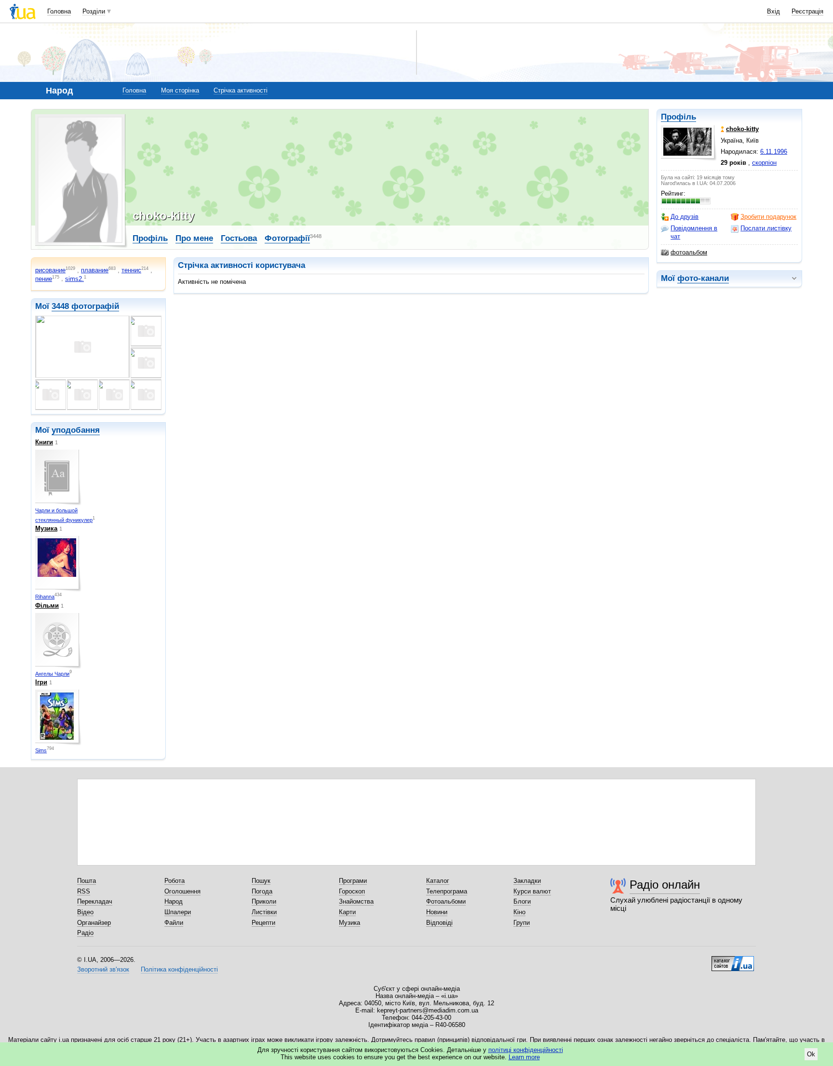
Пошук (261, 880)
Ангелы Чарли (52, 674)
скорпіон (764, 162)
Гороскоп (352, 891)
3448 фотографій (85, 306)
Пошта (86, 880)
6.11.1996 (773, 151)
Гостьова (239, 238)
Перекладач (94, 901)
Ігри (41, 682)
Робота (174, 880)
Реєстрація (807, 11)
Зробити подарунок (768, 216)
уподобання (76, 430)
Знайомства (356, 901)
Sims (41, 750)
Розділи (93, 11)
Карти (347, 912)
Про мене (194, 238)
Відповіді (439, 922)
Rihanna (44, 597)
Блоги (522, 901)
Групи (521, 922)
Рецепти (263, 922)
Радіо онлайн (665, 884)
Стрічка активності (241, 90)
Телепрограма (446, 891)
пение (43, 278)
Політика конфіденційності (179, 969)
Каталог (437, 880)
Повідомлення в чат (694, 232)
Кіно (519, 912)
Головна (59, 11)
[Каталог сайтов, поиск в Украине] (733, 960)
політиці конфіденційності (525, 1049)
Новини (436, 912)
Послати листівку (766, 228)
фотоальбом (689, 252)
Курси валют (532, 891)
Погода (262, 891)
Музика (46, 528)
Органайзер (94, 922)
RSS (83, 891)
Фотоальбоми (446, 901)
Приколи (264, 901)
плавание (94, 270)
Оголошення (182, 891)
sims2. (74, 278)
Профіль (678, 116)
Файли (173, 922)
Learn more (524, 1057)
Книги (44, 442)
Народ (173, 901)
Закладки (527, 880)
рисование (50, 270)
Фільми (47, 605)
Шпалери (177, 912)
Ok (811, 1054)
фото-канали (703, 278)
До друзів (685, 216)
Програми (353, 880)
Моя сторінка (180, 90)
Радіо (85, 932)
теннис (131, 270)
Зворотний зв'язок (103, 969)
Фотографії (287, 238)
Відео (85, 912)
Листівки (264, 912)
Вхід (773, 11)
